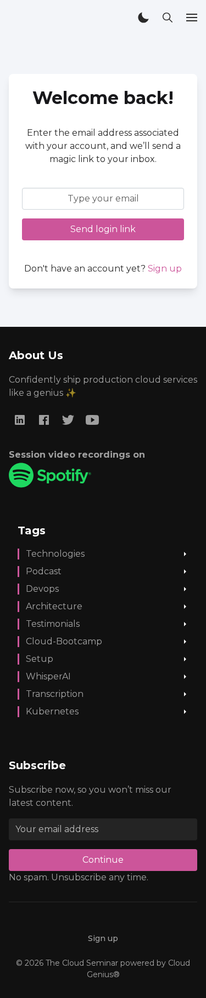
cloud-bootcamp (64, 641)
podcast (44, 571)
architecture (54, 606)
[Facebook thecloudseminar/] (44, 419)
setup (39, 659)
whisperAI (48, 676)
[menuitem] (103, 938)
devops (42, 589)
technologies (55, 554)
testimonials (53, 624)
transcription (54, 694)
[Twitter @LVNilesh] (68, 419)
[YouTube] (92, 419)
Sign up (165, 268)
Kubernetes (52, 711)
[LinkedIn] (20, 419)
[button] (143, 17)
